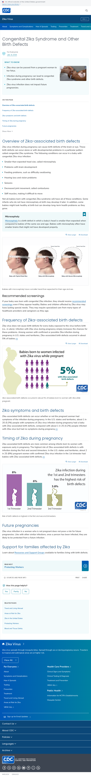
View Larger (72, 235)
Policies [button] (6, 737)
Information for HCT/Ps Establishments (62, 695)
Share (84, 578)
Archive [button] (6, 750)
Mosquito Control (54, 700)
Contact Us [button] (8, 723)
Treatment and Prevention (57, 680)
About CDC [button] (8, 730)
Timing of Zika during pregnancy (14, 121)
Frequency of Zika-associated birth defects (17, 110)
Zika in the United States (14, 618)
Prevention (63, 26)
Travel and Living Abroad (14, 608)
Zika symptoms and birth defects (14, 116)
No (26, 591)
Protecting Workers (12, 623)
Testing (53, 26)
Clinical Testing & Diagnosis (58, 676)
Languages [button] (8, 743)
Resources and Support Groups (29, 552)
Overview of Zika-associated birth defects (18, 105)
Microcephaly (11, 220)
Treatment (74, 26)
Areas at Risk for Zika (12, 613)
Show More (6, 131)
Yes (6, 591)
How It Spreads (42, 26)
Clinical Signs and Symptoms (58, 671)
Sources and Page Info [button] (16, 578)
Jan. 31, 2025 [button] (12, 55)
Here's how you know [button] (10, 4)
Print (77, 578)
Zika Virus (7, 19)
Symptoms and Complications (21, 26)
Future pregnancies (9, 126)
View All (8, 660)
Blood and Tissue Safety (14, 628)
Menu (84, 19)
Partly (16, 591)
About (4, 26)
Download (84, 235)
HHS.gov (5, 774)
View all (8, 707)
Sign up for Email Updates (17, 716)
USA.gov (15, 774)
